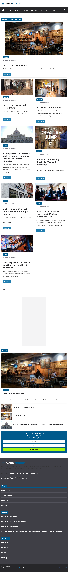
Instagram (34, 473)
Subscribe (54, 10)
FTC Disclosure (14, 478)
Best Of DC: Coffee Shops (48, 107)
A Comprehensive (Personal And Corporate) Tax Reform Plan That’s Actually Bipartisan (16, 157)
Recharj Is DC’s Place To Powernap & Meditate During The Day (47, 214)
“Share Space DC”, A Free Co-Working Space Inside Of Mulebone (17, 265)
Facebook (13, 473)
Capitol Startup (12, 477)
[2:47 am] (3, 60)
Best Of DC (34, 10)
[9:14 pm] (37, 102)
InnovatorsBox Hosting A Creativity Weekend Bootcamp (48, 162)
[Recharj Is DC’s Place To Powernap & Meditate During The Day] (51, 192)
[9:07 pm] (37, 206)
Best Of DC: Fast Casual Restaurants (14, 106)
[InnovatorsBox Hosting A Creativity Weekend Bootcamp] (51, 137)
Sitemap (28, 478)
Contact (4, 505)
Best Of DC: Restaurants (15, 65)
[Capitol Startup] (3, 10)
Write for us (5, 490)
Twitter (19, 473)
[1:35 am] (37, 154)
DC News (9, 10)
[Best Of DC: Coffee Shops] (51, 88)
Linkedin (26, 473)
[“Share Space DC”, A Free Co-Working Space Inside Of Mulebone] (17, 243)
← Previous (5, 289)
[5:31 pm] (3, 257)
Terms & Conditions (5, 478)
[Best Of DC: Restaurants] (34, 38)
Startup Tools (44, 10)
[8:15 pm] (3, 203)
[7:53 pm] (3, 148)
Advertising (5, 500)
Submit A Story (6, 495)
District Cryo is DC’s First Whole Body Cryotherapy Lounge (15, 211)
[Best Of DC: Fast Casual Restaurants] (17, 87)
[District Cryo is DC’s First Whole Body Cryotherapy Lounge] (17, 190)
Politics (17, 10)
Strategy (25, 10)
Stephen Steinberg (11, 60)
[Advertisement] (34, 321)
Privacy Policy (22, 478)
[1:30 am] (3, 100)
